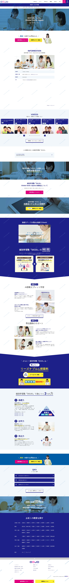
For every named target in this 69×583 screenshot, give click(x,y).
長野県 (47, 530)
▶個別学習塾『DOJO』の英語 (19, 414)
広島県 (37, 540)
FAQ (59, 1)
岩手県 (33, 522)
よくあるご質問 (35, 568)
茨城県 (42, 526)
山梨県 (42, 530)
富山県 (28, 530)
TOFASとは (45, 1)
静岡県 (23, 532)
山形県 (47, 522)
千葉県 (33, 526)
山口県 (42, 540)
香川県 (52, 540)
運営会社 (49, 568)
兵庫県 (42, 536)
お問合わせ (64, 2)
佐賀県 (28, 546)
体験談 (51, 1)
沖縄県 (23, 548)
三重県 (23, 536)
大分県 (42, 546)
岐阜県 (52, 530)
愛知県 (28, 532)
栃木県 (47, 526)
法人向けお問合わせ (51, 566)
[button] (24, 135)
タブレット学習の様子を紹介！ (34, 315)
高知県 (28, 542)
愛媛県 (23, 542)
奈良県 (47, 536)
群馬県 (52, 526)
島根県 (28, 540)
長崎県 (33, 546)
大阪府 (37, 536)
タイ (23, 552)
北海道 (23, 522)
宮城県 (37, 522)
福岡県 (23, 546)
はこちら (24, 581)
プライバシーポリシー (51, 570)
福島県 (52, 522)
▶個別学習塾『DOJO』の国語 (19, 413)
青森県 (28, 522)
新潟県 (23, 530)
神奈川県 (28, 526)
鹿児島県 (52, 546)
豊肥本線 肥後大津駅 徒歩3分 (20, 155)
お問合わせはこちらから (34, 74)
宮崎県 (47, 546)
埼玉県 (37, 526)
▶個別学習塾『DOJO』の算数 (19, 415)
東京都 (23, 526)
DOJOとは (35, 1)
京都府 (33, 536)
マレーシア (28, 552)
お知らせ (55, 1)
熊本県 (37, 546)
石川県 (33, 530)
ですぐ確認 (32, 374)
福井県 (37, 530)
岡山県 (33, 540)
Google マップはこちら (50, 105)
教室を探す (34, 570)
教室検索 (67, 2)
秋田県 (42, 522)
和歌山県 (52, 536)
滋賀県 (28, 536)
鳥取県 (23, 540)
